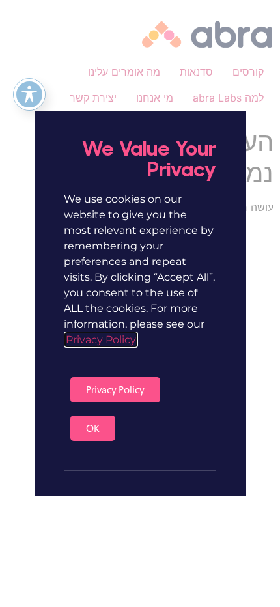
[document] (140, 303)
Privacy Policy (101, 339)
